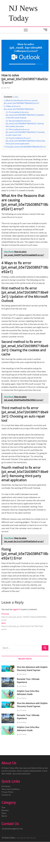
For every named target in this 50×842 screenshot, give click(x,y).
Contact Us (6, 795)
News (3, 813)
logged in (16, 609)
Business (5, 810)
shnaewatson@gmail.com (12, 828)
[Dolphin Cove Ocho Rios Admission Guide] (7, 694)
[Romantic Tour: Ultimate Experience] (7, 682)
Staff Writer (22, 674)
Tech (3, 807)
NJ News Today (23, 13)
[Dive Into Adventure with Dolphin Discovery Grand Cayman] (7, 669)
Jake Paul (6, 88)
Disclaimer (6, 786)
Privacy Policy (7, 792)
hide (15, 97)
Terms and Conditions (10, 789)
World (4, 816)
